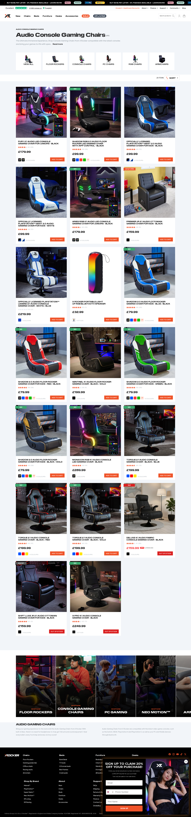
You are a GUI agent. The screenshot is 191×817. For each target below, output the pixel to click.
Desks (61, 799)
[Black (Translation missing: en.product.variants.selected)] (128, 554)
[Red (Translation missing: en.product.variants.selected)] (26, 398)
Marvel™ (27, 785)
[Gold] (135, 475)
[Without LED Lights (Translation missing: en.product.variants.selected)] (73, 631)
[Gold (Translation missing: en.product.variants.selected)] (80, 554)
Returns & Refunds (100, 792)
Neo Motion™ (29, 795)
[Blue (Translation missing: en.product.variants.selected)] (131, 320)
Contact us (97, 802)
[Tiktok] (181, 754)
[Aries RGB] (23, 159)
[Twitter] (185, 754)
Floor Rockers (28, 759)
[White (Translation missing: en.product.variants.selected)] (23, 239)
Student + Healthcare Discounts (127, 8)
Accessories (63, 802)
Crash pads (63, 773)
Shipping (96, 789)
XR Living (27, 799)
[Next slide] (171, 508)
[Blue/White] (19, 320)
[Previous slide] (127, 508)
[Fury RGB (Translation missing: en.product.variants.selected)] (19, 159)
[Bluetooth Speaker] (73, 320)
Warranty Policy (99, 795)
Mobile (109, 787)
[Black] (19, 239)
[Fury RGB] (73, 239)
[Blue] (77, 159)
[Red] (80, 159)
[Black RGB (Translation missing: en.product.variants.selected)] (73, 159)
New (60, 785)
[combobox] (110, 792)
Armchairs (26, 773)
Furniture (62, 795)
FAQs (95, 785)
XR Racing (27, 802)
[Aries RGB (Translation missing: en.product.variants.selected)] (77, 239)
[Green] (84, 159)
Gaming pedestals (30, 763)
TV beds (62, 763)
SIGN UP (124, 808)
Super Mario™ (29, 792)
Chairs (61, 789)
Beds (60, 792)
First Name (111, 797)
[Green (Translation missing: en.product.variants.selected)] (138, 398)
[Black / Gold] (73, 398)
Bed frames (63, 770)
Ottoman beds (65, 766)
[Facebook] (169, 754)
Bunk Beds (63, 759)
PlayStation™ (29, 789)
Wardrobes (100, 766)
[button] (172, 78)
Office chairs (28, 766)
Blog (184, 8)
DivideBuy (97, 806)
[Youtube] (177, 754)
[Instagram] (173, 754)
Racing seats (28, 770)
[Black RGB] (128, 320)
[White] (131, 159)
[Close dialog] (186, 762)
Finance (96, 799)
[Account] (179, 16)
